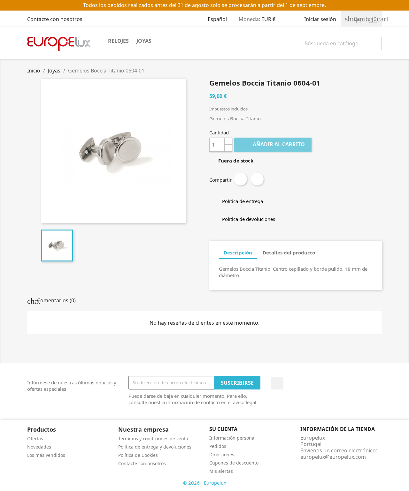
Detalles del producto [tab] (289, 252)
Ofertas (35, 438)
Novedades (39, 447)
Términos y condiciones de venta (153, 438)
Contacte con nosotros (54, 19)
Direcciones (221, 454)
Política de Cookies (138, 455)
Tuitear (257, 179)
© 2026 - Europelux (204, 483)
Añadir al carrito (273, 144)
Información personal (232, 438)
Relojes (118, 40)
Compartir (240, 179)
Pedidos (217, 446)
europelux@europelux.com (333, 456)
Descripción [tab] (238, 252)
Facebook (277, 383)
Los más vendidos (46, 455)
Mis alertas (221, 471)
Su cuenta (223, 429)
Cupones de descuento (234, 463)
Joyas (143, 40)
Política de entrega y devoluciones (154, 447)
